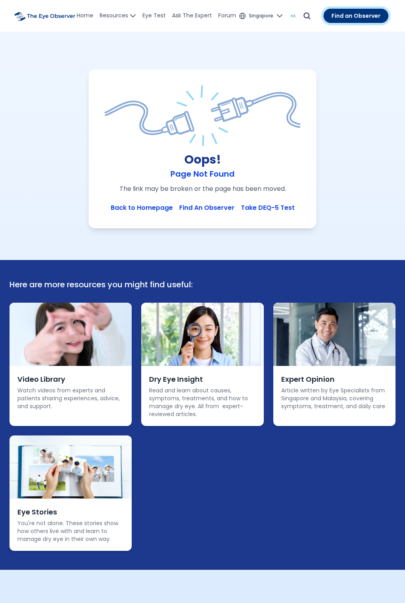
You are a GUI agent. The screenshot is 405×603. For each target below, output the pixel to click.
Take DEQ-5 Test (268, 207)
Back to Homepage (142, 207)
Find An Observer (207, 207)
